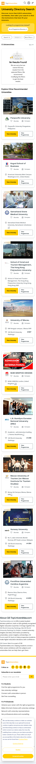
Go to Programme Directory (17, 29)
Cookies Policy (23, 739)
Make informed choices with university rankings (18, 708)
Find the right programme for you (13, 687)
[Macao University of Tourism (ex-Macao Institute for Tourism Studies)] (7, 477)
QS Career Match (6, 643)
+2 (9, 227)
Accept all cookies (18, 756)
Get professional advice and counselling (15, 714)
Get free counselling (8, 696)
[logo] (9, 3)
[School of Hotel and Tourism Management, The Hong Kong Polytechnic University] (7, 263)
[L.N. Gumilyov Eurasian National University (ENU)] (7, 419)
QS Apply (11, 637)
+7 (23, 435)
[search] (25, 3)
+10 (15, 384)
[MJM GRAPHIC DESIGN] (7, 374)
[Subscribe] (31, 676)
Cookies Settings (18, 743)
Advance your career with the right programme (17, 705)
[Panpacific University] (7, 119)
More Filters (28, 37)
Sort (30, 45)
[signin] (29, 2)
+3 (15, 595)
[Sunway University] (7, 530)
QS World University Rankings (10, 628)
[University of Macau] (7, 321)
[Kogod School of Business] (7, 164)
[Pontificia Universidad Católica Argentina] (7, 582)
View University (11, 134)
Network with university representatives (15, 711)
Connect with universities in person (13, 693)
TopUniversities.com (7, 621)
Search (6, 37)
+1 (11, 495)
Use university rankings (9, 690)
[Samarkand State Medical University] (7, 213)
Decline (18, 750)
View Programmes (25, 134)
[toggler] (32, 2)
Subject (17, 37)
